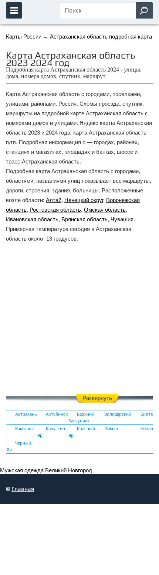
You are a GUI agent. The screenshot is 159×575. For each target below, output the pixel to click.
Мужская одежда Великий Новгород (46, 470)
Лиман (111, 428)
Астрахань (26, 414)
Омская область (105, 209)
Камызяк (24, 428)
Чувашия (122, 219)
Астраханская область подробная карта (101, 36)
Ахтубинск (57, 414)
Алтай (53, 200)
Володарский (117, 414)
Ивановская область (32, 219)
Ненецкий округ (83, 200)
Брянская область (84, 219)
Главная (22, 488)
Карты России (23, 36)
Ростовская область (55, 209)
